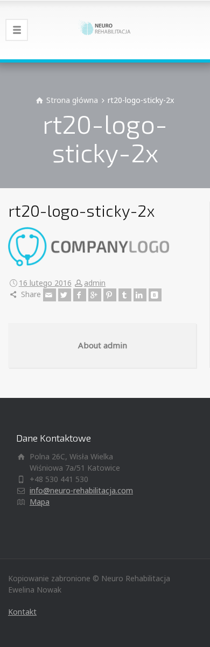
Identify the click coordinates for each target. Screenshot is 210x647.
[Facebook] (79, 294)
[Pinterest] (109, 294)
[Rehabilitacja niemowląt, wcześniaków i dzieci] (105, 29)
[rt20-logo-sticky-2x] (89, 245)
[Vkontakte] (155, 294)
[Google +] (94, 294)
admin (95, 283)
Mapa (40, 502)
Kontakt (22, 612)
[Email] (49, 294)
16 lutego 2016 (45, 283)
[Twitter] (64, 294)
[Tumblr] (124, 294)
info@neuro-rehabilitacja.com (81, 490)
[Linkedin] (140, 294)
